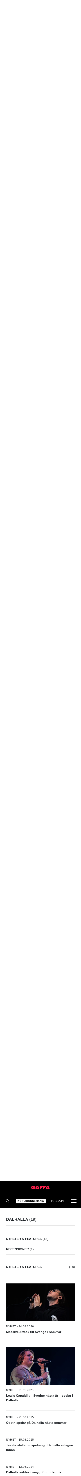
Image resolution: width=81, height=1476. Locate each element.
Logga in (57, 1201)
